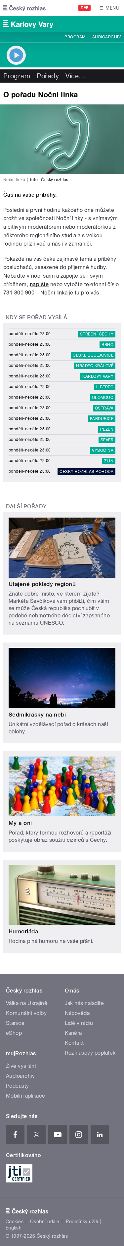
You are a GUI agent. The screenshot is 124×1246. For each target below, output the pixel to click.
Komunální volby (26, 1013)
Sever (107, 440)
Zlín (108, 461)
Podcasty (17, 1086)
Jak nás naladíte (84, 1003)
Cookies (14, 1221)
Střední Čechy (96, 334)
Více (75, 76)
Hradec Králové (94, 366)
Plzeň (106, 429)
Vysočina (102, 450)
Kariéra (73, 1033)
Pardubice (101, 418)
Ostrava (104, 408)
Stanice (15, 1023)
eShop (14, 1033)
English (13, 1227)
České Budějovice (93, 355)
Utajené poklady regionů (42, 584)
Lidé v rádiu (79, 1023)
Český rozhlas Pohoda (86, 471)
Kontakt (74, 1043)
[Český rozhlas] (24, 8)
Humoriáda (23, 931)
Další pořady (26, 506)
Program (74, 37)
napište (39, 284)
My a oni (20, 823)
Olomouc (102, 397)
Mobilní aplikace (25, 1096)
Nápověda (77, 1013)
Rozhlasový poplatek (90, 1053)
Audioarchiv (106, 37)
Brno (107, 344)
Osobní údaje (45, 1221)
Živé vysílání (21, 1066)
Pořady (48, 76)
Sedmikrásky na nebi (37, 714)
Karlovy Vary (97, 376)
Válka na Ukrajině (26, 1003)
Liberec (104, 387)
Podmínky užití (82, 1221)
